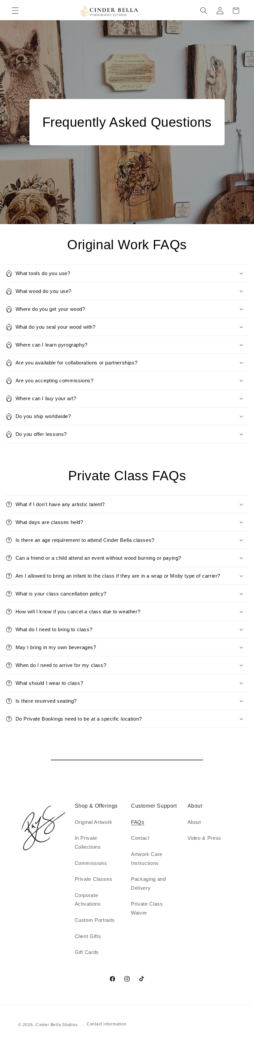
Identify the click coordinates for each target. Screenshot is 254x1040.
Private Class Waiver (147, 908)
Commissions (91, 863)
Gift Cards (87, 952)
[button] (15, 11)
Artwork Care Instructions (146, 858)
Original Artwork (94, 822)
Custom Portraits (95, 920)
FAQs (138, 822)
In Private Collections (88, 842)
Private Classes (93, 879)
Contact (140, 838)
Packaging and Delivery (148, 883)
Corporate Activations (88, 899)
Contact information (107, 1024)
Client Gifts (88, 936)
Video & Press (205, 838)
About (194, 822)
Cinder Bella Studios (56, 1024)
